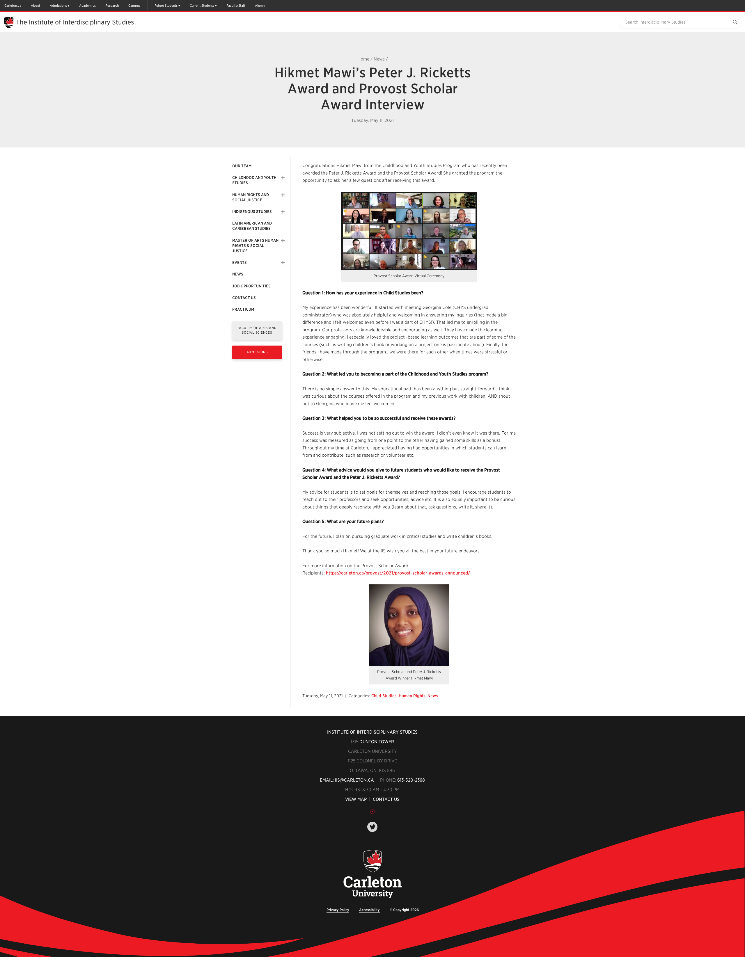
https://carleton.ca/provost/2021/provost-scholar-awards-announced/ (398, 573)
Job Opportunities (251, 286)
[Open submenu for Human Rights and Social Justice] (283, 195)
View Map (356, 799)
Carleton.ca (12, 5)
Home (363, 59)
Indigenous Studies (252, 211)
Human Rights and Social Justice (250, 197)
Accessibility (369, 910)
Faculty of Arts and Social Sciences (257, 330)
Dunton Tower (376, 741)
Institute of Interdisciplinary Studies (372, 732)
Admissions (58, 5)
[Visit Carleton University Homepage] (372, 874)
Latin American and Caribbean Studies (252, 226)
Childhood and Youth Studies (254, 180)
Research (112, 5)
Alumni (260, 5)
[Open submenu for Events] (283, 262)
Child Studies (384, 695)
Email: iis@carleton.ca (347, 780)
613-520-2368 (411, 780)
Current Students (202, 5)
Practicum (243, 309)
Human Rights (412, 695)
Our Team (241, 166)
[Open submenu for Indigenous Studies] (283, 212)
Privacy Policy (338, 910)
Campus (134, 5)
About (35, 5)
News (379, 59)
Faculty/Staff (235, 5)
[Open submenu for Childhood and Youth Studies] (283, 177)
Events (239, 262)
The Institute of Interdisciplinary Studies (75, 22)
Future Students (166, 5)
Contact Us (244, 298)
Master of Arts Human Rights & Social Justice (255, 245)
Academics (87, 5)
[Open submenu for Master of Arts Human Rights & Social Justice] (283, 240)
